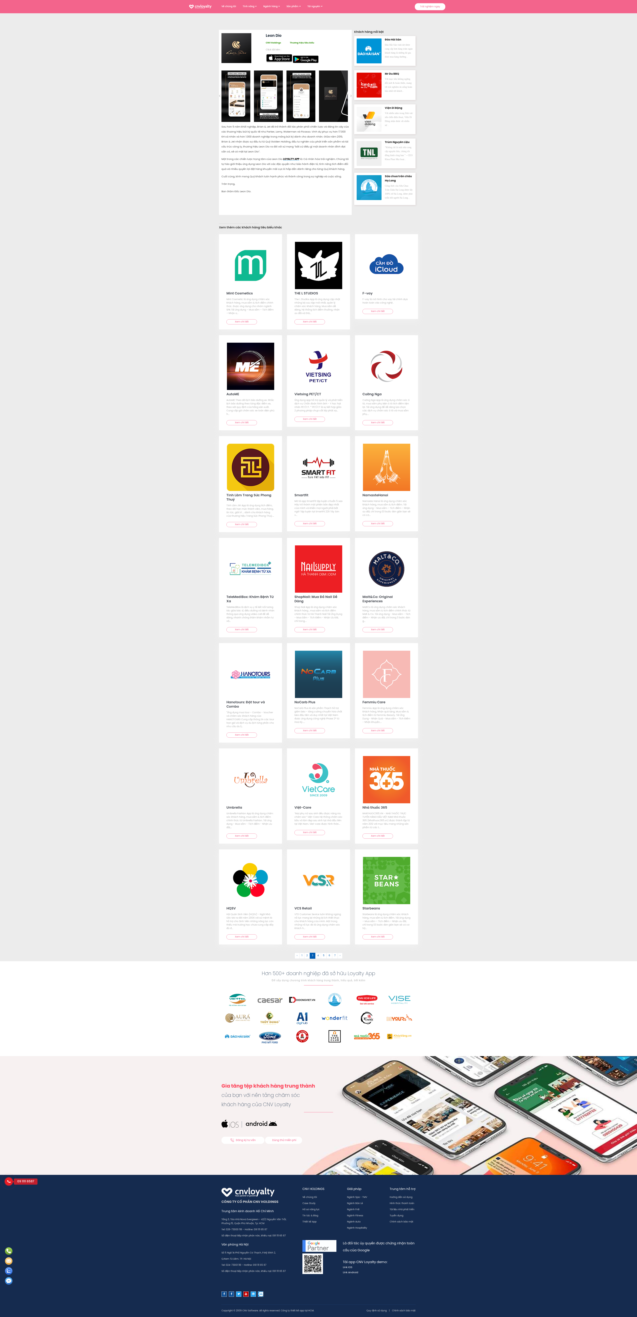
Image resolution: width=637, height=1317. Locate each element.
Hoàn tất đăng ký (344, 101)
